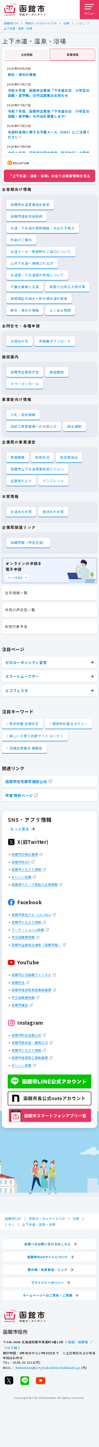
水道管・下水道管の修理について (37, 275)
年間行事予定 (16, 626)
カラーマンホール (25, 383)
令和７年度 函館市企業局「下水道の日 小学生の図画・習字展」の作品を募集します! (49, 114)
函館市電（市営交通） (28, 542)
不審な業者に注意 (25, 286)
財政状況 (42, 457)
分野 (66, 23)
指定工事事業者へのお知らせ (34, 426)
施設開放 (57, 372)
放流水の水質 (53, 511)
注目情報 (26, 54)
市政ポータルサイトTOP (41, 23)
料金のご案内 (21, 239)
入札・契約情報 (23, 414)
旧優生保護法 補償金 (25, 748)
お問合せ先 (19, 341)
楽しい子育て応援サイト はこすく (36, 735)
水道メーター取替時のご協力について (41, 251)
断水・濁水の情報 (22, 74)
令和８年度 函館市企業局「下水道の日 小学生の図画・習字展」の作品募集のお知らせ (49, 93)
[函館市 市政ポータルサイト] (25, 9)
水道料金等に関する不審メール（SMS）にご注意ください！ (49, 134)
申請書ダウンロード (55, 341)
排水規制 (74, 426)
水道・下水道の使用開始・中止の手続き (42, 228)
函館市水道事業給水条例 (30, 204)
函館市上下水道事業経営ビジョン (37, 469)
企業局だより (21, 480)
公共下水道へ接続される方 (32, 263)
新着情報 (72, 54)
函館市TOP (11, 23)
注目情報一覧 (16, 592)
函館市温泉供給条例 (27, 216)
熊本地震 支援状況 (24, 723)
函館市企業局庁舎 (25, 372)
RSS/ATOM (21, 163)
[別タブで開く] (9, 1380)
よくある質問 (60, 310)
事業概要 (18, 457)
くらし (80, 23)
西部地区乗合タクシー (70, 723)
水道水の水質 (21, 511)
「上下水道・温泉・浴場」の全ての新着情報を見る (49, 175)
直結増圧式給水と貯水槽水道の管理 (39, 298)
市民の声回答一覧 (20, 609)
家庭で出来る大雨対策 (67, 286)
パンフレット (53, 480)
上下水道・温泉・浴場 (18, 28)
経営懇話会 (69, 457)
